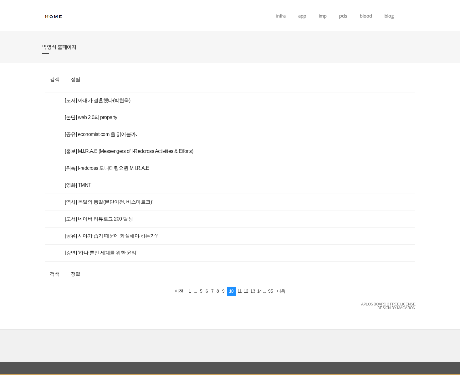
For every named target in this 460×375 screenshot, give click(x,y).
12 (246, 291)
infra (281, 16)
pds (343, 16)
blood (366, 16)
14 (259, 291)
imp (323, 16)
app (302, 16)
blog (389, 16)
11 (240, 291)
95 (270, 291)
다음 (281, 291)
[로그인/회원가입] (414, 15)
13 (252, 291)
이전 (179, 291)
